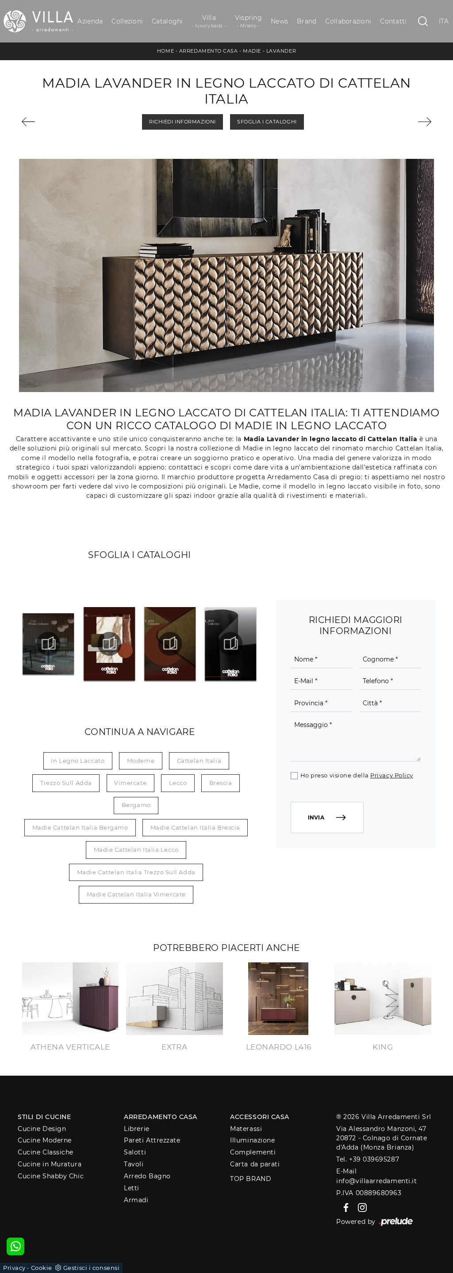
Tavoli (133, 1164)
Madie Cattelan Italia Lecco (136, 849)
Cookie (41, 1267)
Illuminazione (252, 1140)
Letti (131, 1188)
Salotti (135, 1152)
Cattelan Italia (199, 760)
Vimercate (130, 782)
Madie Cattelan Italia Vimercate (136, 894)
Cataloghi (167, 21)
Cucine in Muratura (49, 1164)
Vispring (248, 21)
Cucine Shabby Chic (51, 1176)
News (279, 21)
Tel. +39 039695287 (367, 1159)
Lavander (281, 51)
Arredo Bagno (147, 1176)
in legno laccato (77, 760)
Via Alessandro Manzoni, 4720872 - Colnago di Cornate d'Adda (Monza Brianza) (381, 1138)
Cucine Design (42, 1129)
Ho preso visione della (356, 775)
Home (165, 51)
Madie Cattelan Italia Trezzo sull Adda (136, 872)
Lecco (178, 782)
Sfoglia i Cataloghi (266, 122)
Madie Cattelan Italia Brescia (195, 827)
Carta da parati (255, 1164)
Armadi (136, 1200)
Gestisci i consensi (91, 1267)
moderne (141, 760)
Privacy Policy (391, 775)
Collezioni (127, 21)
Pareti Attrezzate (152, 1140)
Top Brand (250, 1179)
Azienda (90, 21)
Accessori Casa (259, 1117)
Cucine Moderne (45, 1140)
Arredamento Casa (208, 51)
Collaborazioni (348, 21)
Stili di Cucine (44, 1117)
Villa (209, 21)
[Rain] (400, 121)
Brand (306, 21)
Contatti (393, 21)
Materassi (246, 1129)
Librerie (136, 1129)
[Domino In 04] (53, 121)
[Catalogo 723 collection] (170, 643)
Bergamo (136, 804)
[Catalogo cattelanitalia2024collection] (230, 643)
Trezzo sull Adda (66, 782)
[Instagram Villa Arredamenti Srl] (360, 1207)
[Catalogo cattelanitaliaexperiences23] (109, 643)
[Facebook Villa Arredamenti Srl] (344, 1207)
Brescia (220, 782)
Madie (252, 51)
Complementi (253, 1152)
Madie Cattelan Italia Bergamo (80, 827)
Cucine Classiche (45, 1152)
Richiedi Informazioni (182, 122)
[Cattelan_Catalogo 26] (49, 643)
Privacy (14, 1267)
